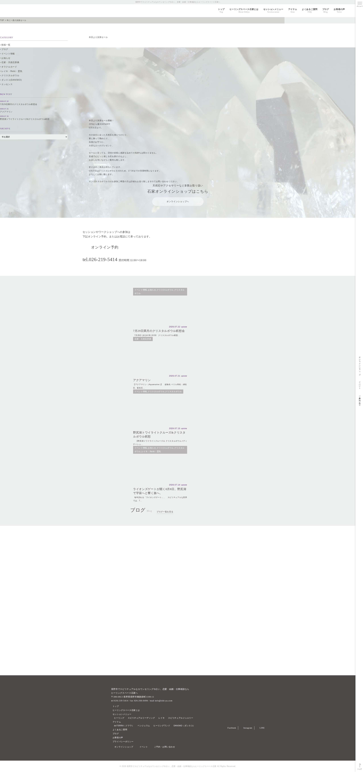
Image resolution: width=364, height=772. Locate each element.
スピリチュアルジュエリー (180, 718)
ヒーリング (119, 718)
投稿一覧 (5, 45)
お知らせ (5, 58)
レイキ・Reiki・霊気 (11, 71)
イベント (360, 384)
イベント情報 (8, 53)
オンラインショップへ (178, 201)
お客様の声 (339, 10)
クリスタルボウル (10, 75)
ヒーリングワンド (161, 725)
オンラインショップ (360, 364)
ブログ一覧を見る (165, 512)
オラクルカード (9, 67)
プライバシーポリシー (123, 741)
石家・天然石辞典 (10, 62)
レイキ (161, 718)
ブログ (325, 10)
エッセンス (7, 84)
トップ (221, 10)
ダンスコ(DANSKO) (11, 80)
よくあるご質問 (310, 10)
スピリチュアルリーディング (141, 718)
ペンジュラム (143, 725)
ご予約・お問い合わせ (360, 399)
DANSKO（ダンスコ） (184, 725)
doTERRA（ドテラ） (124, 725)
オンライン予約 (104, 247)
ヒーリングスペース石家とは (243, 10)
